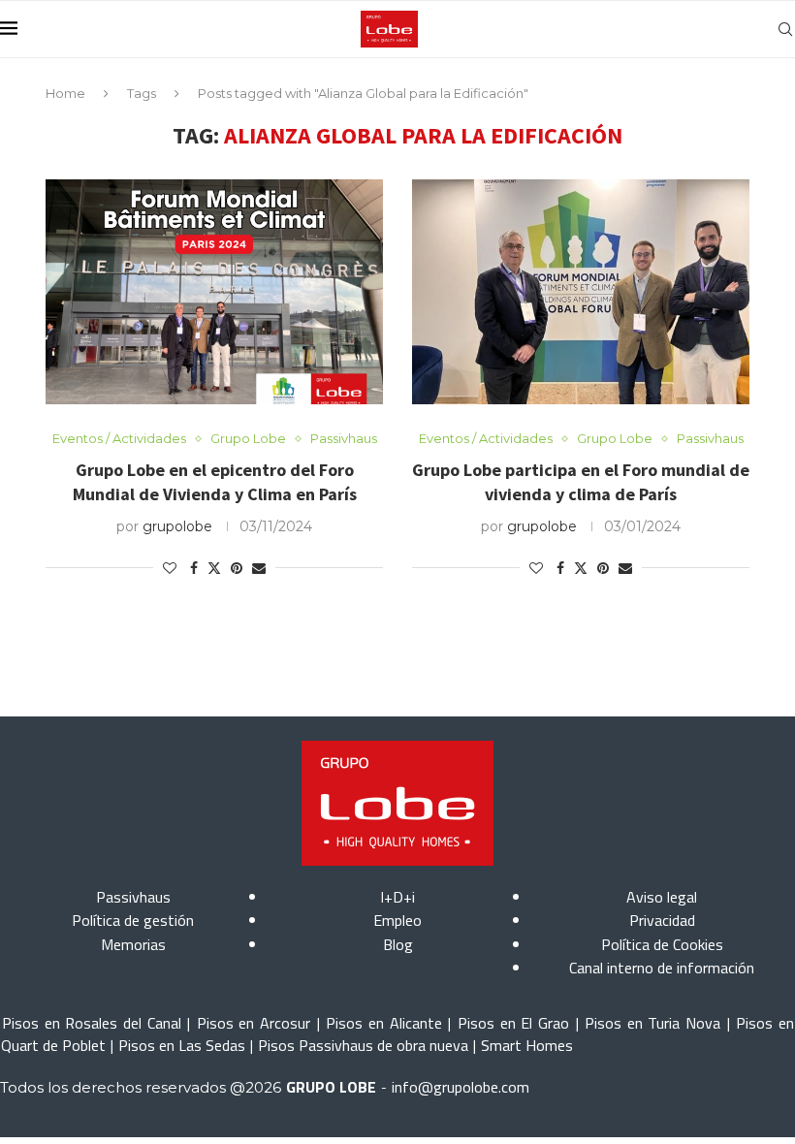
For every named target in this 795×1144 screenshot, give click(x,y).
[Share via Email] (259, 568)
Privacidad (662, 920)
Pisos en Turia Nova (652, 1022)
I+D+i (397, 896)
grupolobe (177, 526)
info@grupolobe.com (460, 1086)
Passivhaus (133, 896)
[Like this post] (169, 568)
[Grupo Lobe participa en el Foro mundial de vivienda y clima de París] (580, 291)
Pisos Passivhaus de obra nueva (363, 1045)
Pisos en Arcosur (253, 1022)
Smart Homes (527, 1045)
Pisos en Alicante (383, 1022)
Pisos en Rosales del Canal (91, 1022)
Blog (398, 944)
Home (65, 93)
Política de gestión (133, 920)
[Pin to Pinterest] (236, 568)
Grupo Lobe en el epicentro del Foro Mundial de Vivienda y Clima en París (215, 481)
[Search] (785, 29)
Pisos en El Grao (513, 1022)
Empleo (397, 920)
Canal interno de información (661, 967)
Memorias (133, 944)
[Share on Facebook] (194, 568)
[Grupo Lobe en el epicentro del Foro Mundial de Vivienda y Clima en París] (214, 291)
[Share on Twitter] (214, 568)
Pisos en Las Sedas (181, 1045)
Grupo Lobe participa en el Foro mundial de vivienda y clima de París (580, 481)
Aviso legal (661, 896)
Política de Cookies (662, 944)
